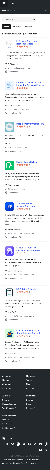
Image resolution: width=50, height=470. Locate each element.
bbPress (7, 424)
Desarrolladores (9, 404)
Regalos (30, 408)
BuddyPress (8, 428)
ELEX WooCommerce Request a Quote (26, 42)
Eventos (29, 400)
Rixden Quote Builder (26, 162)
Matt (5, 420)
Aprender (6, 396)
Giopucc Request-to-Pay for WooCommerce (28, 249)
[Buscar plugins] (34, 19)
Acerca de (6, 376)
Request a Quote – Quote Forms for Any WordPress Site (29, 83)
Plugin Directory (8, 10)
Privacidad (6, 388)
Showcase (30, 376)
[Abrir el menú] (46, 3)
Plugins (29, 384)
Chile (10, 438)
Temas (29, 380)
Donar (30, 404)
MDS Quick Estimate (26, 289)
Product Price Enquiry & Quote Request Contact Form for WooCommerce (28, 331)
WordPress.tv (9, 408)
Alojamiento (7, 384)
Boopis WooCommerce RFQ (30, 124)
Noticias (5, 380)
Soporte (5, 400)
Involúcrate (31, 396)
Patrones (30, 388)
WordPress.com (10, 416)
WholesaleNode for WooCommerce (25, 204)
